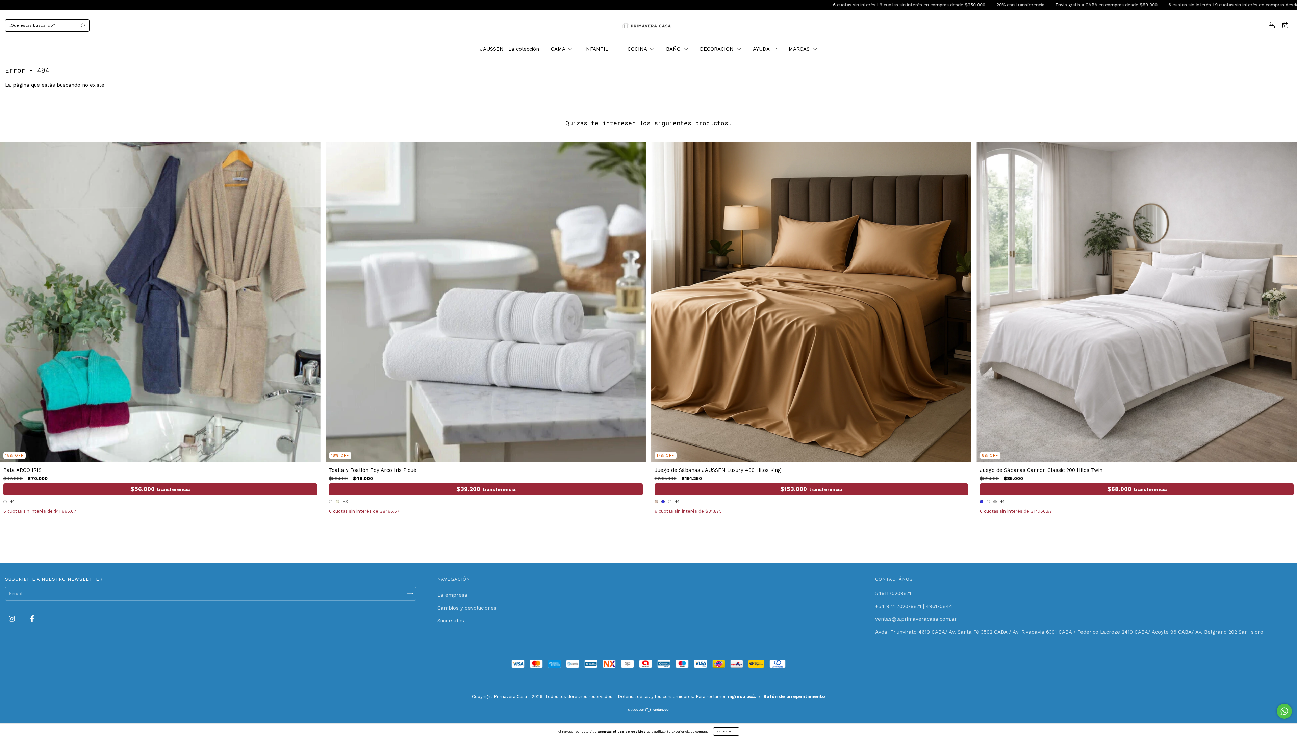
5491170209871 (893, 593)
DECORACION (717, 49)
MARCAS (800, 49)
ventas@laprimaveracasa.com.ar (916, 619)
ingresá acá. (742, 696)
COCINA (638, 49)
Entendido (726, 731)
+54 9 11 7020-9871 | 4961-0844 (913, 606)
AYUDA (762, 49)
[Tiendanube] (649, 710)
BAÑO (674, 49)
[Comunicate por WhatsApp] (1284, 711)
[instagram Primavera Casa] (12, 619)
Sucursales (450, 621)
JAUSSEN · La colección (509, 49)
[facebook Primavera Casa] (32, 619)
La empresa (452, 595)
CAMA (559, 49)
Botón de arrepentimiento (794, 696)
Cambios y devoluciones (467, 608)
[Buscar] (83, 25)
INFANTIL (597, 49)
